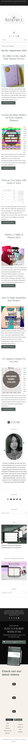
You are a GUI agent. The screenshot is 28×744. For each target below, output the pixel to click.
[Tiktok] (16, 36)
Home (3, 46)
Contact (7, 733)
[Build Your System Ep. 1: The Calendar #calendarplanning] (14, 717)
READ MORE (20, 482)
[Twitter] (17, 499)
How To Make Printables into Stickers (14, 299)
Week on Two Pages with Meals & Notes (14, 181)
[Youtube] (18, 36)
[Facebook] (14, 499)
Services (7, 728)
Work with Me (7, 730)
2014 (7, 46)
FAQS (20, 729)
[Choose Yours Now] (14, 579)
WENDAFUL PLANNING (13, 739)
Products (20, 727)
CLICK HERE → (14, 2)
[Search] (25, 39)
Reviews (20, 732)
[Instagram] (10, 36)
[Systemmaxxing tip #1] (14, 690)
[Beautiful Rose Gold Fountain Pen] (14, 704)
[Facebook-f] (14, 36)
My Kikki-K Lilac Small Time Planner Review (14, 57)
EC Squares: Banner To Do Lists (14, 360)
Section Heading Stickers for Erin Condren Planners (14, 117)
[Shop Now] (14, 534)
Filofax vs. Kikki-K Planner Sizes (14, 236)
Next (18, 422)
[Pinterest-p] (12, 36)
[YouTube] (11, 499)
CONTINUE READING (8, 102)
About (7, 725)
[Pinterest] (20, 499)
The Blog (20, 724)
